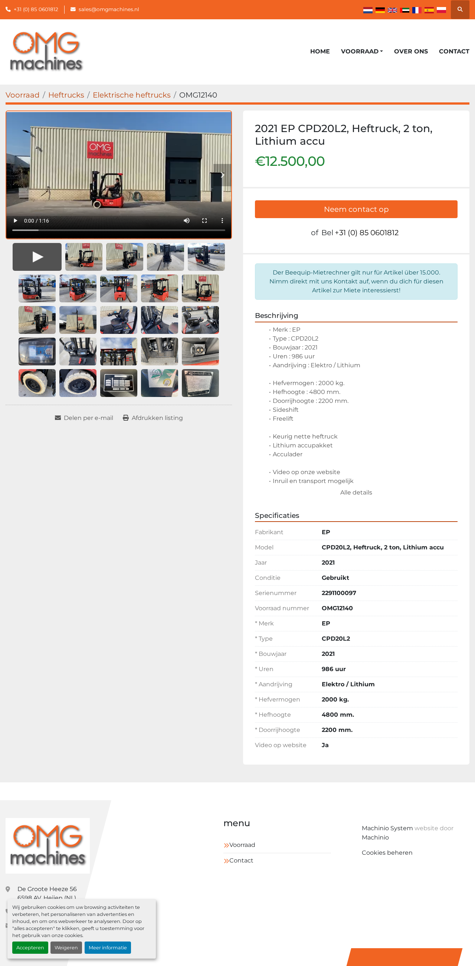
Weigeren (66, 947)
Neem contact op (356, 209)
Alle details (356, 492)
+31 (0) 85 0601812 (36, 9)
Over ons (411, 51)
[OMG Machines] (48, 846)
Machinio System (387, 828)
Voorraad (360, 51)
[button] (362, 51)
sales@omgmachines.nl (109, 9)
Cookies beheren (387, 852)
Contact (454, 51)
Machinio (375, 837)
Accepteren (30, 947)
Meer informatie (108, 947)
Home (320, 51)
